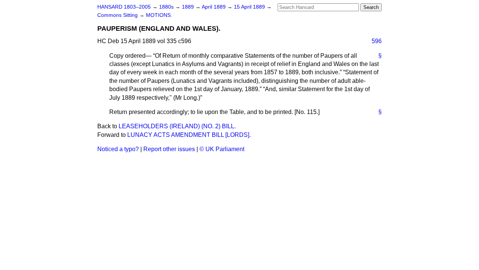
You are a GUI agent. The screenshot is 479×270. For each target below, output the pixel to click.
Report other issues (169, 149)
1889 (188, 7)
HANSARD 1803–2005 (124, 7)
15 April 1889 (250, 7)
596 (377, 41)
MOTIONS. (159, 15)
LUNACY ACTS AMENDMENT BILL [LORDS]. (189, 135)
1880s (167, 7)
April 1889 (214, 7)
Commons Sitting (118, 15)
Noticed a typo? (118, 149)
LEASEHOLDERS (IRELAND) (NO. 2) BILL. (177, 126)
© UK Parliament (221, 149)
